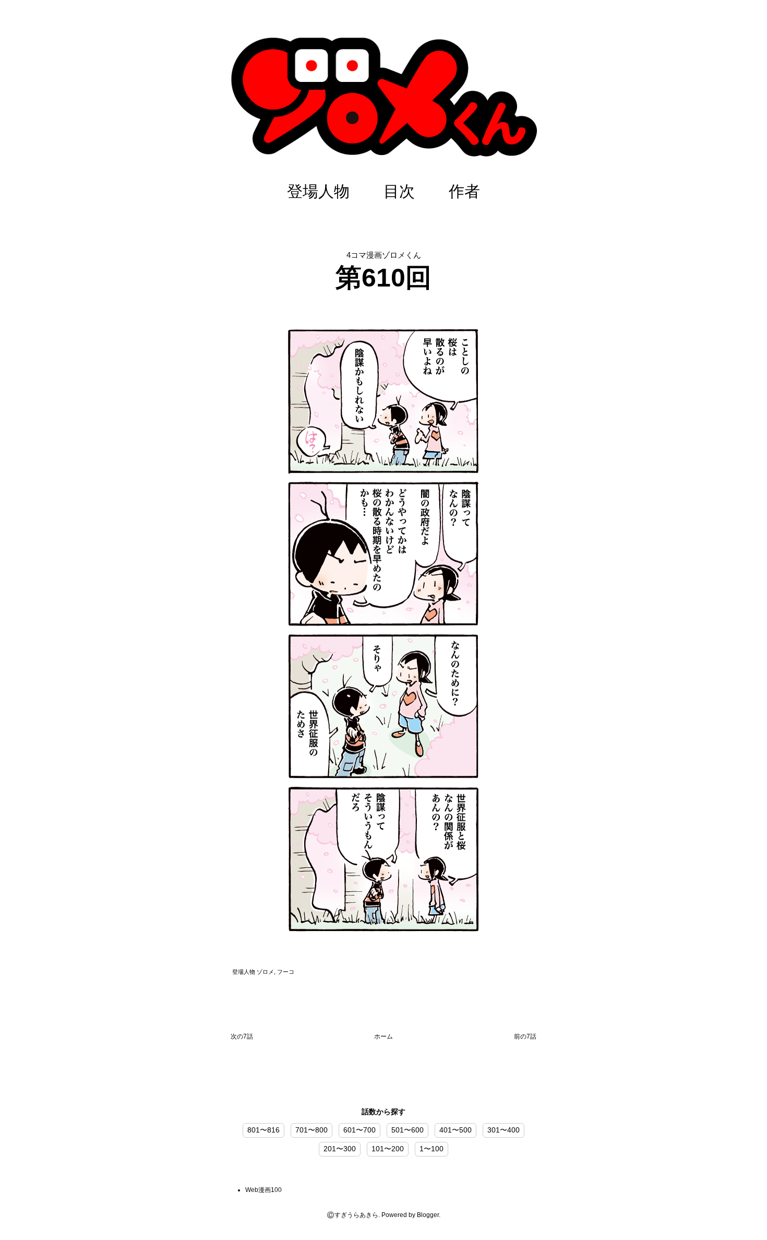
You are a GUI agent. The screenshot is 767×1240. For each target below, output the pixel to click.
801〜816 (263, 1130)
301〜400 (503, 1130)
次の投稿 (242, 1038)
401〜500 (455, 1130)
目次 (399, 191)
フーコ (285, 972)
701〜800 (311, 1130)
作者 (464, 191)
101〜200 (387, 1148)
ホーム (383, 1036)
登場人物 (318, 191)
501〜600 (407, 1130)
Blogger (428, 1215)
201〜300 (339, 1148)
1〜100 (432, 1148)
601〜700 (359, 1130)
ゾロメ (265, 972)
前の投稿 (525, 1038)
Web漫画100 (263, 1190)
